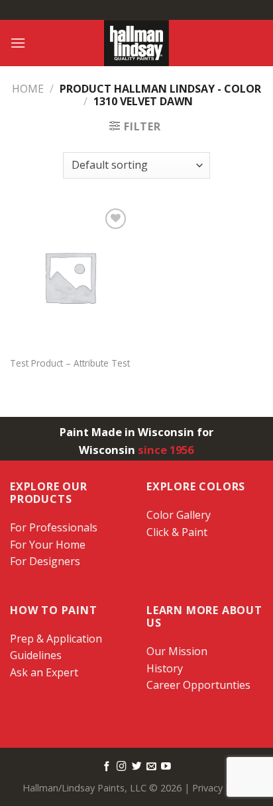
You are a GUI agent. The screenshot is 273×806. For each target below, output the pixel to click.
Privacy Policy (221, 788)
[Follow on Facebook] (107, 767)
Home (28, 88)
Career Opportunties (198, 685)
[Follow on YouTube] (166, 767)
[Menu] (18, 42)
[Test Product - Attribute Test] (70, 277)
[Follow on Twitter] (137, 767)
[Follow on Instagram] (122, 767)
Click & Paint (176, 532)
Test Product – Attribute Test (70, 363)
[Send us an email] (151, 767)
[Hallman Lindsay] (136, 43)
